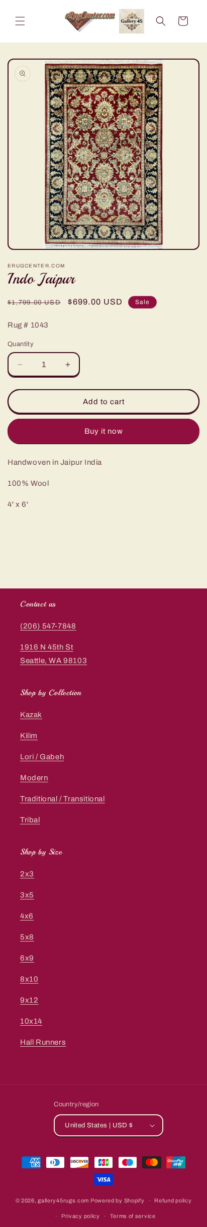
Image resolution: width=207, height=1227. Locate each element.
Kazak (31, 715)
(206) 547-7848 (48, 626)
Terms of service (133, 1216)
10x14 (31, 1021)
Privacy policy (80, 1216)
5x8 (27, 937)
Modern (34, 778)
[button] (20, 21)
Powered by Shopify (117, 1200)
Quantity (21, 344)
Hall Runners (43, 1042)
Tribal (30, 820)
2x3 (27, 874)
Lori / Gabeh (42, 757)
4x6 (27, 916)
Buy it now (103, 431)
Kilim (29, 736)
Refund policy (172, 1200)
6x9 (27, 958)
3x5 (27, 895)
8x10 (29, 979)
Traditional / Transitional (62, 799)
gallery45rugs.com (63, 1200)
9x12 (29, 1000)
